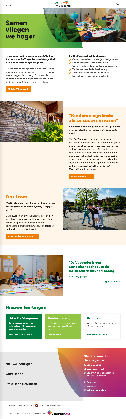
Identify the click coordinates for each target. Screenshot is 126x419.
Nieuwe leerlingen (19, 364)
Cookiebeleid (11, 406)
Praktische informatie (22, 384)
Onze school (15, 374)
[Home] (63, 4)
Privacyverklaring (25, 406)
